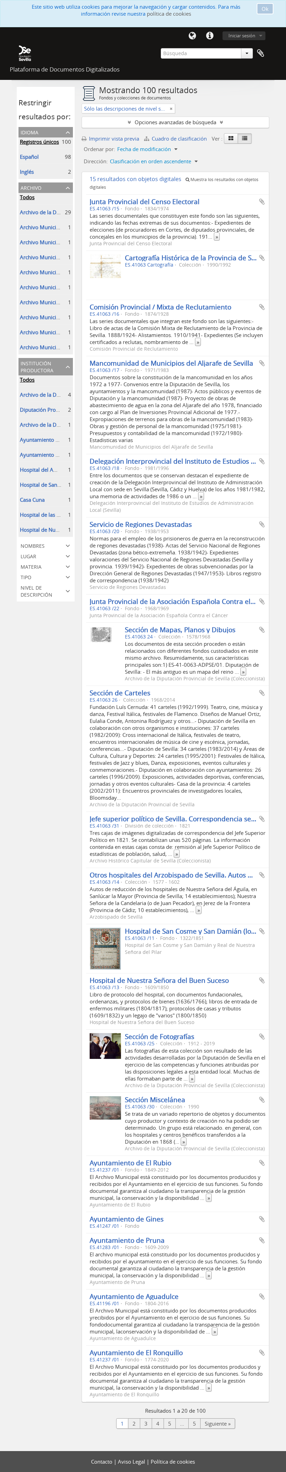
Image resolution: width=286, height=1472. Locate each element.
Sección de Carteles (120, 692)
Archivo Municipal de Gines (53, 242)
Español (29, 156)
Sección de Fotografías (159, 1036)
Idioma (192, 36)
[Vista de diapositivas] (231, 138)
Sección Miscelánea (155, 1099)
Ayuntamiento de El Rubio (130, 1162)
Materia (31, 566)
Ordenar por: (99, 148)
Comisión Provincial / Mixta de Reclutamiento (160, 306)
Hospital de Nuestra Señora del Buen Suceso (159, 980)
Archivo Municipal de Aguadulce (58, 272)
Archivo (31, 187)
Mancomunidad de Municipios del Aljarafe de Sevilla (171, 363)
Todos (27, 197)
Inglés (27, 171)
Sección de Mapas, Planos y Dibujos (180, 629)
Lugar (28, 555)
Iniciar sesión (241, 35)
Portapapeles (260, 53)
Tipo (26, 576)
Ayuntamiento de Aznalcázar (54, 439)
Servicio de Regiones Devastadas (141, 524)
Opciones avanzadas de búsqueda (175, 122)
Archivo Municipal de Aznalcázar (59, 227)
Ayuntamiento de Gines (127, 1219)
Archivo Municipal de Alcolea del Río (63, 257)
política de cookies (169, 13)
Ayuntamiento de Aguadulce (134, 1296)
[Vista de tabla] (245, 138)
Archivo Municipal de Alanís (53, 287)
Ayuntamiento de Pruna (127, 1240)
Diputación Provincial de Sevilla (57, 409)
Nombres (33, 545)
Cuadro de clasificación (179, 138)
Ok (265, 8)
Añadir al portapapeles (261, 201)
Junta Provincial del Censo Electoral (145, 201)
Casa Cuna (32, 499)
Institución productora (37, 366)
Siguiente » (218, 1423)
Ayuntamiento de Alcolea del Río (59, 454)
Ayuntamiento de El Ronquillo (136, 1352)
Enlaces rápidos (209, 36)
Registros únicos (39, 141)
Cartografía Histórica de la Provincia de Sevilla (196, 257)
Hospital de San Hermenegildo (56, 484)
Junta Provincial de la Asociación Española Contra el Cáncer (182, 601)
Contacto (102, 1461)
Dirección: (96, 161)
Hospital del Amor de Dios (51, 469)
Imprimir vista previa (113, 138)
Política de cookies (173, 1461)
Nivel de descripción (36, 590)
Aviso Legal (132, 1461)
